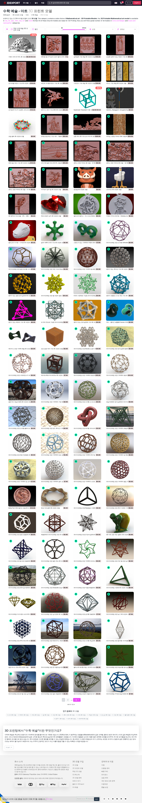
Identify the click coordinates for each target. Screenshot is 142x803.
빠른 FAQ (104, 771)
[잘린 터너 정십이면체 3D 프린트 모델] (22, 389)
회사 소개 (18, 761)
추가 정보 (49, 799)
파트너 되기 (76, 781)
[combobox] (103, 29)
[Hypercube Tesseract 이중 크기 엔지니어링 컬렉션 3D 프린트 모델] (87, 97)
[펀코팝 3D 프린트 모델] (87, 177)
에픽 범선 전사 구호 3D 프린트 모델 (19, 163)
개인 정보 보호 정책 (108, 781)
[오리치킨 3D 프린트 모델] (120, 177)
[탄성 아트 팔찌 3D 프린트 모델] (55, 496)
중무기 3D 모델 (60, 719)
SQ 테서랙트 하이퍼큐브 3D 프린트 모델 (53, 375)
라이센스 (104, 775)
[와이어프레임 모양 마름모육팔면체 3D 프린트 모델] (87, 575)
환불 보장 (104, 787)
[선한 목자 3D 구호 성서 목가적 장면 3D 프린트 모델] (87, 124)
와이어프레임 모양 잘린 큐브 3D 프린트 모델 (54, 561)
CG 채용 (75, 787)
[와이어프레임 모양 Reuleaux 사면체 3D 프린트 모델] (87, 496)
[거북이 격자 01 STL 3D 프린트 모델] (22, 44)
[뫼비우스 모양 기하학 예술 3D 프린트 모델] (22, 336)
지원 (103, 765)
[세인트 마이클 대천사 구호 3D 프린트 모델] (55, 71)
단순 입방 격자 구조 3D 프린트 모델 (52, 349)
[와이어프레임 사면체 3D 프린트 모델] (120, 575)
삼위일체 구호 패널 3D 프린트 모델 (84, 57)
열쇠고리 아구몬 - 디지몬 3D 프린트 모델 (21, 242)
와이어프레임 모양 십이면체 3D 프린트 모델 (54, 614)
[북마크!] (33, 52)
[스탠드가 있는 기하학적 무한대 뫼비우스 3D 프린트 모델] (87, 230)
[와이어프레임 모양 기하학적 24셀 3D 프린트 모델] (120, 416)
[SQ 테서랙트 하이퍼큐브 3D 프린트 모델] (55, 363)
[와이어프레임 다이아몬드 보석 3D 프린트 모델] (22, 602)
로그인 (129, 3)
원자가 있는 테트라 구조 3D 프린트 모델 (21, 322)
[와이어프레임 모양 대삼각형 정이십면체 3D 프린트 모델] (120, 655)
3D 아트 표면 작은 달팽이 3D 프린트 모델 (118, 534)
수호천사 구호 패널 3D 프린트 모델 (84, 83)
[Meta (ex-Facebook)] (117, 799)
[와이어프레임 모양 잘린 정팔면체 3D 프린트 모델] (22, 522)
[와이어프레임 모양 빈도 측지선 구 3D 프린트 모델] (55, 416)
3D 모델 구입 (78, 761)
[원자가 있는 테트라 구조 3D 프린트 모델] (22, 310)
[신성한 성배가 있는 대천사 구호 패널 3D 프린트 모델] (120, 44)
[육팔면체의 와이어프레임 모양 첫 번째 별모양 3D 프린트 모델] (55, 522)
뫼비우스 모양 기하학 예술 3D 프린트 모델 (21, 349)
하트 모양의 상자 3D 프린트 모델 (51, 216)
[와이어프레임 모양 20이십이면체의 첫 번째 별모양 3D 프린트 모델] (22, 575)
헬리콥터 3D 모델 (129, 715)
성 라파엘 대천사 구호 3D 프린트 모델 (20, 83)
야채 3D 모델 (81, 715)
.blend (30, 21)
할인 (36, 29)
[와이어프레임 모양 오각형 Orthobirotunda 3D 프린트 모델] (120, 230)
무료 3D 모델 (77, 771)
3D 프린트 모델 (77, 768)
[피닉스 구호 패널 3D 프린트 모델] (120, 71)
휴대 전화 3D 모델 (68, 715)
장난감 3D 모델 (105, 715)
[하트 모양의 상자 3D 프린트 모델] (55, 204)
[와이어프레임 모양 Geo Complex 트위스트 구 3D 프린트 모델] (22, 443)
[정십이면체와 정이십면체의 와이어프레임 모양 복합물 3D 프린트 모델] (120, 389)
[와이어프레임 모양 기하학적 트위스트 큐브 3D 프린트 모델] (87, 549)
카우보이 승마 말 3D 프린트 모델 (51, 189)
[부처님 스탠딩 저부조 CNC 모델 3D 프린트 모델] (120, 124)
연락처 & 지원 (107, 761)
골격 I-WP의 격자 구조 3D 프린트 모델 (53, 242)
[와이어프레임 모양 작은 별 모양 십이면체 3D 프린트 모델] (120, 549)
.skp (20, 21)
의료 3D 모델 (117, 715)
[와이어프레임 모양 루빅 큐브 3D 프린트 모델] (22, 628)
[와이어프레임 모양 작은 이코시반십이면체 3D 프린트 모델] (55, 257)
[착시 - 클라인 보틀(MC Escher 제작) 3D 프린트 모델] (120, 310)
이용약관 (104, 784)
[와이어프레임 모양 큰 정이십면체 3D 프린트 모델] (87, 522)
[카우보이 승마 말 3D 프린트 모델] (55, 177)
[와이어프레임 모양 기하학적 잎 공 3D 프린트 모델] (22, 469)
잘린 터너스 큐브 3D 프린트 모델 (18, 667)
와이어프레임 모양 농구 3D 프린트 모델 (118, 614)
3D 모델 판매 (77, 778)
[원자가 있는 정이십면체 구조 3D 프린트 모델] (87, 310)
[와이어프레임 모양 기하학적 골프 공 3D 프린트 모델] (55, 469)
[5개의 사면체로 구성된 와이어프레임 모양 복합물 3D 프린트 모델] (87, 283)
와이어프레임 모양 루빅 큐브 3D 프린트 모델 (22, 641)
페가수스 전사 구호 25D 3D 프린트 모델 (53, 110)
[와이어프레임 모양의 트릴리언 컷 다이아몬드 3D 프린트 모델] (87, 681)
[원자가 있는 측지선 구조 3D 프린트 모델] (120, 257)
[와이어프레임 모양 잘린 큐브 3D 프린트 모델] (55, 549)
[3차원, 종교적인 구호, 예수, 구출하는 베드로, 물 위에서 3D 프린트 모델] (55, 124)
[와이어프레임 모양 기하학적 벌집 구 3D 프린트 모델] (120, 469)
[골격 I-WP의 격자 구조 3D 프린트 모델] (55, 230)
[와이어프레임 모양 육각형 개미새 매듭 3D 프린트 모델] (87, 416)
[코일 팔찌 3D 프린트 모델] (22, 124)
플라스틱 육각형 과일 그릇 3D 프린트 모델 (86, 667)
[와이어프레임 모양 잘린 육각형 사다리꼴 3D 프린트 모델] (22, 257)
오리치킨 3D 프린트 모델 (113, 189)
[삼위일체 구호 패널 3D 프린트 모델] (87, 44)
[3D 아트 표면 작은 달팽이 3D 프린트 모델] (120, 522)
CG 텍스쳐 (76, 775)
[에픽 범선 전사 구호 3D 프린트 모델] (22, 151)
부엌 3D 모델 (35, 715)
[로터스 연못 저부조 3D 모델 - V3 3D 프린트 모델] (87, 151)
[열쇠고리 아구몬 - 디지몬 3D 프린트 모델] (22, 230)
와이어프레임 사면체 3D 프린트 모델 (117, 588)
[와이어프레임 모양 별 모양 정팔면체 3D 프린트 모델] (22, 549)
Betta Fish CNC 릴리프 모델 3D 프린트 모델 (22, 508)
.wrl (23, 21)
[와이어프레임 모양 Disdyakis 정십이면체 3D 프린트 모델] (55, 575)
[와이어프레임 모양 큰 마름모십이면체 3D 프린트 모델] (55, 655)
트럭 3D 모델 (72, 719)
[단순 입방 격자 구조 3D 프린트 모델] (55, 336)
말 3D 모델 (46, 715)
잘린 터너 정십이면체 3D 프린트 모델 (20, 402)
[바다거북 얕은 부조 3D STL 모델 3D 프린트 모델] (55, 151)
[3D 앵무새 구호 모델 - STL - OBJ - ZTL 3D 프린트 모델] (22, 204)
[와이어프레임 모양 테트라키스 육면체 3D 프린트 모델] (55, 628)
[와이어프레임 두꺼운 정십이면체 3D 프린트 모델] (120, 681)
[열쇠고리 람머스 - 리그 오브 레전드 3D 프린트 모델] (87, 204)
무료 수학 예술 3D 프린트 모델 (20, 29)
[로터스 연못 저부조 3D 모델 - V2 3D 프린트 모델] (120, 151)
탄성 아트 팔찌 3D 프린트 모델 (50, 508)
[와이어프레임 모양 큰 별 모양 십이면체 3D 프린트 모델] (22, 681)
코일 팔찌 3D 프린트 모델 (16, 136)
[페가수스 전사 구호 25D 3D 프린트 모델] (55, 97)
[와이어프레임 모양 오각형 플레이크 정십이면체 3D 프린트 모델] (22, 416)
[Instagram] (104, 799)
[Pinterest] (113, 799)
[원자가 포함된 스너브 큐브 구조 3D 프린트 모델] (120, 283)
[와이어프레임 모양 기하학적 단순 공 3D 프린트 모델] (55, 443)
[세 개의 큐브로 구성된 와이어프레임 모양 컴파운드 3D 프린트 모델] (55, 310)
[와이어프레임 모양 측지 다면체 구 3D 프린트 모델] (120, 496)
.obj (6, 21)
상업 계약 (104, 778)
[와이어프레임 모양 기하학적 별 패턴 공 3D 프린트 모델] (87, 257)
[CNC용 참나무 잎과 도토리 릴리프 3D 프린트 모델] (55, 44)
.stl (9, 21)
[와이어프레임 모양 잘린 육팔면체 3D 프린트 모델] (55, 681)
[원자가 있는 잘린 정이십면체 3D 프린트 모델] (22, 283)
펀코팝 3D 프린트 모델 (80, 189)
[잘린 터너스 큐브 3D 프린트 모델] (22, 655)
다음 (75, 700)
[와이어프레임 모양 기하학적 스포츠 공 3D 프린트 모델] (87, 469)
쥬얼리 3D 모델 (93, 715)
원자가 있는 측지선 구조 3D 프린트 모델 (118, 269)
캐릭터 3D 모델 (23, 715)
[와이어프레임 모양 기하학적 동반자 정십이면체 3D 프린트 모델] (120, 363)
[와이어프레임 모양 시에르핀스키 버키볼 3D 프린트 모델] (22, 363)
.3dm (16, 21)
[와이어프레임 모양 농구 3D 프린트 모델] (120, 602)
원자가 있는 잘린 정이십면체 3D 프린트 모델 (22, 296)
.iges (12, 21)
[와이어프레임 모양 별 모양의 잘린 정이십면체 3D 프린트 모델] (55, 283)
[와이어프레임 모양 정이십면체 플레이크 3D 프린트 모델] (120, 336)
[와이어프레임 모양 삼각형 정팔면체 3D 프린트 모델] (87, 602)
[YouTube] (126, 799)
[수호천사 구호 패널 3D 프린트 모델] (87, 71)
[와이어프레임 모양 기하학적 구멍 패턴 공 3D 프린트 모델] (55, 389)
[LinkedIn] (121, 799)
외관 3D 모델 (56, 715)
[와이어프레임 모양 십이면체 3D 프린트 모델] (55, 602)
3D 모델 (75, 765)
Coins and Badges (118, 21)
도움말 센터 (105, 768)
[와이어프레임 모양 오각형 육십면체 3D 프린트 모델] (87, 628)
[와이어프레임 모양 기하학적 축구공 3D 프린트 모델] (87, 443)
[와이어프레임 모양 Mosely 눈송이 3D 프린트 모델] (87, 336)
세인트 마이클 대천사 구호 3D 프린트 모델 (54, 83)
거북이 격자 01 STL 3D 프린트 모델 (19, 57)
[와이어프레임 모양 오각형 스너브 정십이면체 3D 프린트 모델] (87, 389)
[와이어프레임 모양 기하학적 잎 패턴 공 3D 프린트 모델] (120, 443)
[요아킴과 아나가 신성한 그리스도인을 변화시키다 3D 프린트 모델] (22, 97)
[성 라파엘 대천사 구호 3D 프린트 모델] (22, 71)
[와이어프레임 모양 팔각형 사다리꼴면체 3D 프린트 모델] (120, 628)
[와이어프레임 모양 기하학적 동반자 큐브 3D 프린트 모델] (87, 363)
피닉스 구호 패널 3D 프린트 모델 (116, 83)
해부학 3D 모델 (83, 719)
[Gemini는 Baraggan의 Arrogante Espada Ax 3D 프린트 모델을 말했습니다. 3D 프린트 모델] (120, 97)
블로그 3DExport (78, 784)
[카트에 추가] (29, 52)
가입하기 (137, 3)
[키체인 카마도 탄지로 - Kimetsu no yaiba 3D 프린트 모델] (120, 204)
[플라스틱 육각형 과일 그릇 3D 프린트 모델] (87, 655)
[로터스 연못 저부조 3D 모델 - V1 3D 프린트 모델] (22, 177)
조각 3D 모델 (12, 715)
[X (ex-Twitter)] (109, 799)
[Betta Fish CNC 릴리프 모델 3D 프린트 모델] (22, 496)
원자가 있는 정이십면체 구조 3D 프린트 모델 (87, 322)
